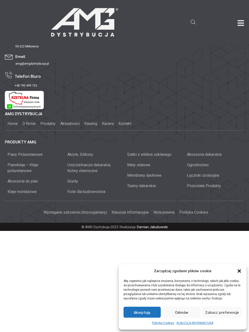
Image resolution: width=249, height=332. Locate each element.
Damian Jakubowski (152, 227)
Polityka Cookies (163, 323)
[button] (239, 271)
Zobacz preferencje (222, 312)
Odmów (181, 312)
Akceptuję (142, 312)
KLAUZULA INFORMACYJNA (195, 323)
